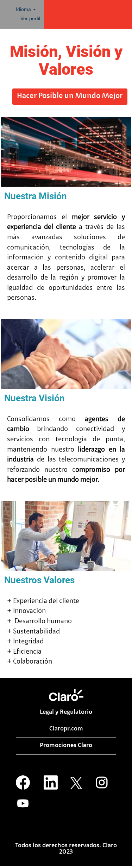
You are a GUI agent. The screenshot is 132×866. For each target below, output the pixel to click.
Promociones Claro (66, 745)
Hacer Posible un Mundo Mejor (70, 96)
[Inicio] (66, 694)
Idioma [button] (24, 9)
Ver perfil (30, 18)
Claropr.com (66, 729)
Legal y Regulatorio (66, 712)
